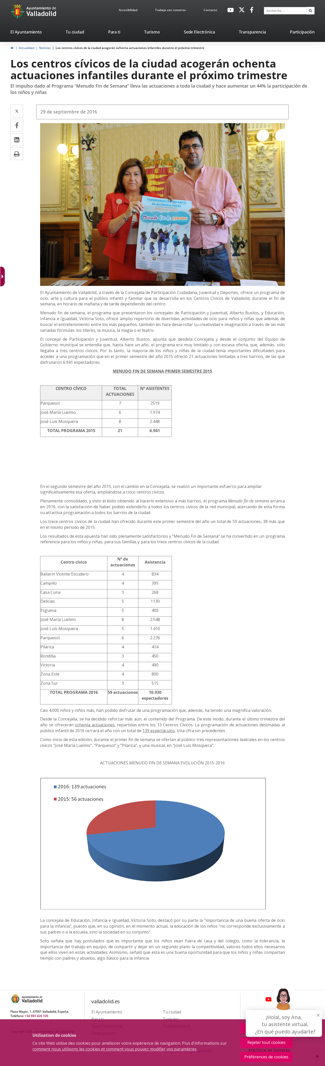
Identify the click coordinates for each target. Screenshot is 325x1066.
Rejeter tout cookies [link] (266, 1042)
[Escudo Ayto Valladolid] (15, 999)
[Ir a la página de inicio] (18, 11)
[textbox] (285, 10)
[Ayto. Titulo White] (41, 11)
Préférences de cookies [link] (266, 1057)
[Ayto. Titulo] (31, 999)
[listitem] (26, 33)
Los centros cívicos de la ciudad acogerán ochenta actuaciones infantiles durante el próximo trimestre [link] (130, 48)
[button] (310, 10)
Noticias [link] (45, 48)
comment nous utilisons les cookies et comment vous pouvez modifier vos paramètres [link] (114, 1049)
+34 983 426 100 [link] (36, 1016)
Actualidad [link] (26, 48)
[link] (128, 11)
